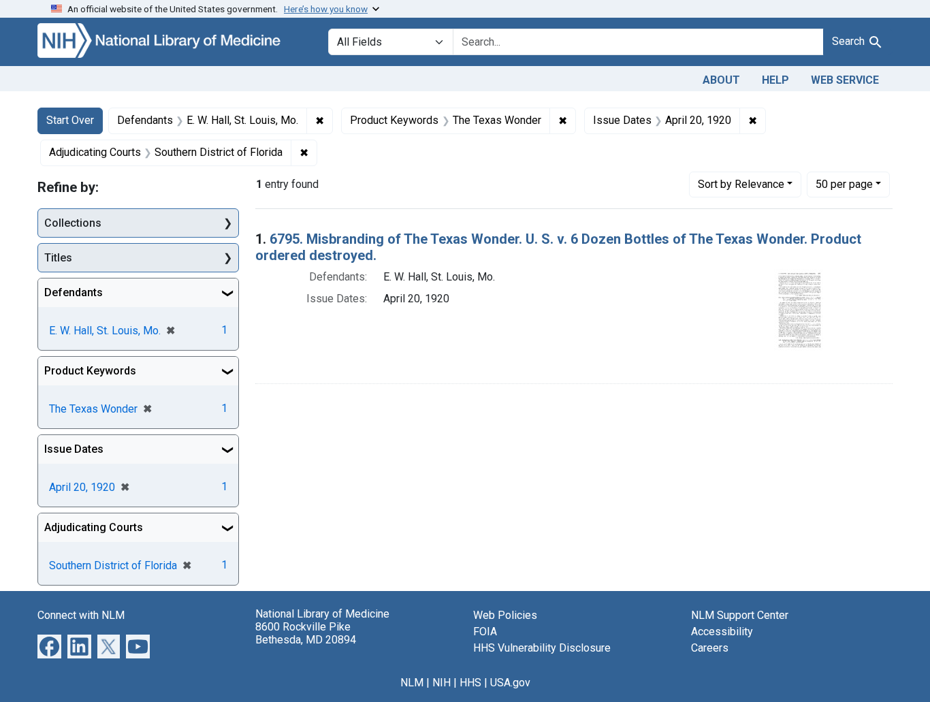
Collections (72, 223)
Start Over (70, 120)
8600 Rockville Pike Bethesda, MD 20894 (305, 633)
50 (844, 184)
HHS (470, 682)
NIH (441, 682)
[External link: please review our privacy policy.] (49, 645)
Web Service (845, 80)
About (721, 80)
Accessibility (722, 631)
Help (775, 80)
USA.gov (510, 682)
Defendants (73, 292)
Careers (709, 647)
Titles (58, 257)
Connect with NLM (81, 615)
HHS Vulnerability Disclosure (542, 647)
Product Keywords (90, 370)
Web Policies (505, 615)
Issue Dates (73, 449)
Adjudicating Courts (93, 527)
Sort (741, 184)
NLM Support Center (739, 615)
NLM (411, 682)
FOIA (485, 631)
